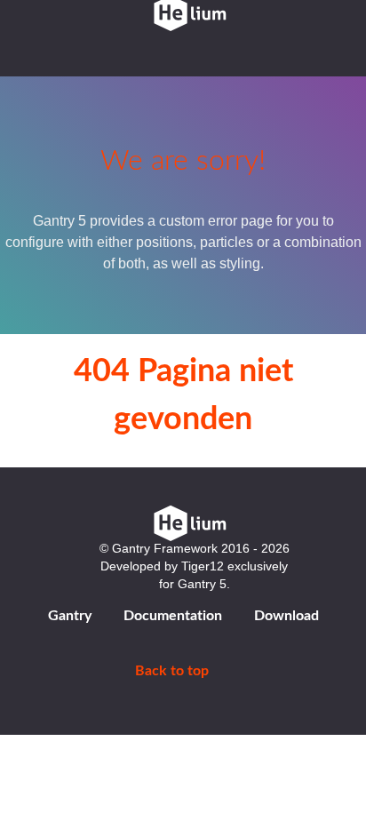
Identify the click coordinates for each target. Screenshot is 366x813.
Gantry (70, 616)
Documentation (172, 616)
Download (286, 616)
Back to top (173, 671)
